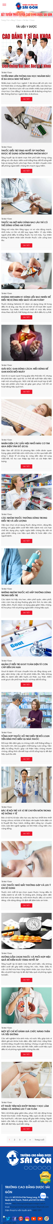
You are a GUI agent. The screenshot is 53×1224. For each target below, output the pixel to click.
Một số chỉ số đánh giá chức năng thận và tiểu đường (25, 1032)
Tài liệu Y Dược (29, 20)
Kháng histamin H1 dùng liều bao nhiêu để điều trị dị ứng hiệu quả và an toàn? (26, 298)
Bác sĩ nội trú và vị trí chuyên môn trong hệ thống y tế (26, 812)
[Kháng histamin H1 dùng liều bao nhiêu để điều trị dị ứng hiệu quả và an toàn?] (26, 288)
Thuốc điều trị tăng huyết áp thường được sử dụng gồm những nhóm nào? (24, 152)
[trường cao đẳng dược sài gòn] (26, 6)
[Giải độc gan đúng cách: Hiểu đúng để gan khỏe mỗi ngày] (26, 360)
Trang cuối (39, 1139)
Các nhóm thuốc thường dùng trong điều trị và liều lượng (24, 519)
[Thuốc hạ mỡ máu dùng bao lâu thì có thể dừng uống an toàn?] (26, 213)
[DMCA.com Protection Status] (45, 1183)
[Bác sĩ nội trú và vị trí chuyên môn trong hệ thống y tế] (26, 801)
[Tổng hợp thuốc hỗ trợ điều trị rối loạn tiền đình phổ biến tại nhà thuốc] (26, 727)
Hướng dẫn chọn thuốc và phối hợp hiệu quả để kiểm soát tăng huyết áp (26, 958)
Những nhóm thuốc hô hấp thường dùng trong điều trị (26, 593)
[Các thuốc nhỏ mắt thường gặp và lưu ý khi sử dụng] (26, 876)
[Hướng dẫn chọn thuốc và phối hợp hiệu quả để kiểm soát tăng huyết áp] (26, 948)
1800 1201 (37, 1210)
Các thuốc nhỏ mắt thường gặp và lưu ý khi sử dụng (26, 886)
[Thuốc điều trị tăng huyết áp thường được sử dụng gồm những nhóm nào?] (26, 141)
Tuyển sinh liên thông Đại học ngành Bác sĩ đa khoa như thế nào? (26, 77)
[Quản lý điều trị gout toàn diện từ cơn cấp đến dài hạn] (26, 655)
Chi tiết (26, 99)
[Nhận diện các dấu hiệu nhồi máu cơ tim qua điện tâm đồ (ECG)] (26, 434)
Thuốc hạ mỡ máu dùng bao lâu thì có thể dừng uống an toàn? (24, 223)
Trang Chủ (5, 20)
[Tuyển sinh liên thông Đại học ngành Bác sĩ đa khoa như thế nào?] (26, 67)
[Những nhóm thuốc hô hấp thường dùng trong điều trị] (26, 583)
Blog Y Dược (16, 20)
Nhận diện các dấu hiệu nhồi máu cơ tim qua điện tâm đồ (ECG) (25, 444)
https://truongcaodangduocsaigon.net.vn (28, 1203)
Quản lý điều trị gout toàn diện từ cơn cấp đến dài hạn (24, 665)
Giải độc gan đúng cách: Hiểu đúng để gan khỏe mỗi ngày (24, 370)
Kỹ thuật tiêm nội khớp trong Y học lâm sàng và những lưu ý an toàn (25, 1107)
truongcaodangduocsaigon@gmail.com (29, 1206)
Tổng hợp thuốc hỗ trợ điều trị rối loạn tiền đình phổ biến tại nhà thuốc (25, 737)
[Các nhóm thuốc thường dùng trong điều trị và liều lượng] (26, 509)
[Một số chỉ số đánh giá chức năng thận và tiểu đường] (26, 1022)
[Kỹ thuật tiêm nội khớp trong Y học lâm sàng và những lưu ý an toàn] (26, 1097)
